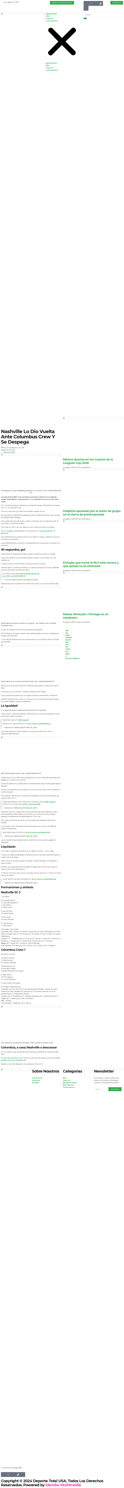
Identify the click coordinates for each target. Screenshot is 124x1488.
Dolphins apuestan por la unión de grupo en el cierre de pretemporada (92, 512)
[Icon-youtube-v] (86, 8)
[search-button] (85, 18)
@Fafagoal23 (24, 720)
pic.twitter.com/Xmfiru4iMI (29, 804)
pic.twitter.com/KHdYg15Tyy (40, 724)
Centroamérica (52, 21)
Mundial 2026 (51, 14)
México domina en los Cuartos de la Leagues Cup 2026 (88, 461)
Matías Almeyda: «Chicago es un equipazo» (85, 615)
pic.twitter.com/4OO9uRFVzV (14, 576)
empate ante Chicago (12, 517)
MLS (48, 16)
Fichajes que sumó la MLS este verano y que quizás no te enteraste (91, 564)
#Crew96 (20, 574)
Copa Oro (50, 18)
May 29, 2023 (32, 580)
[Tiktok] (100, 3)
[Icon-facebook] (86, 3)
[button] (62, 42)
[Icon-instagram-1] (95, 3)
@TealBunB (50, 802)
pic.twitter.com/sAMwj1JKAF (39, 832)
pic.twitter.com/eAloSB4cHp (45, 879)
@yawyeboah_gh (32, 574)
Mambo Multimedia (63, 1485)
